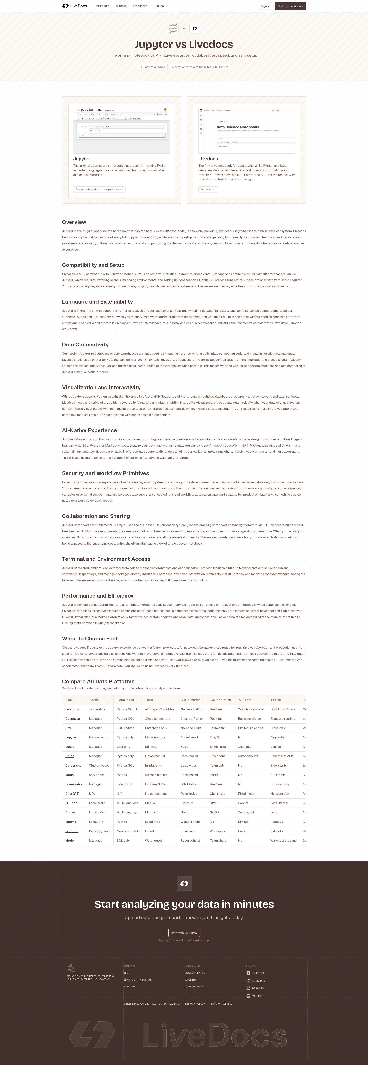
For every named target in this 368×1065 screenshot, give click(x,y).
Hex (68, 728)
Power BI (71, 831)
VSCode (71, 803)
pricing (129, 986)
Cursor (70, 812)
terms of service (220, 1003)
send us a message (137, 979)
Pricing (121, 6)
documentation (196, 972)
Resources (140, 6)
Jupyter (71, 737)
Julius (69, 747)
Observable (74, 784)
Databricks (73, 765)
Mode (69, 840)
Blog (160, 6)
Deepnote (72, 718)
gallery (191, 979)
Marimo (70, 822)
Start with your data (184, 932)
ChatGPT (72, 793)
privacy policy (195, 1003)
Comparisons (194, 986)
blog (126, 972)
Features (102, 6)
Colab (69, 756)
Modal (70, 775)
